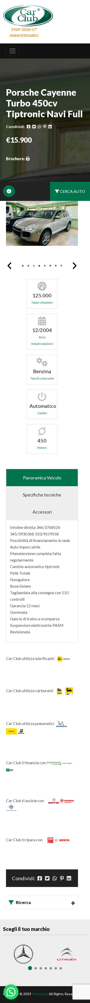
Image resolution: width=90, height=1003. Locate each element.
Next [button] (74, 265)
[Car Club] (28, 14)
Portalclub (40, 994)
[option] (42, 223)
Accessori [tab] (42, 512)
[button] (11, 991)
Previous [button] (9, 265)
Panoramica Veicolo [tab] (42, 477)
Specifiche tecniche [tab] (42, 494)
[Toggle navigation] (13, 51)
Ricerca (23, 902)
